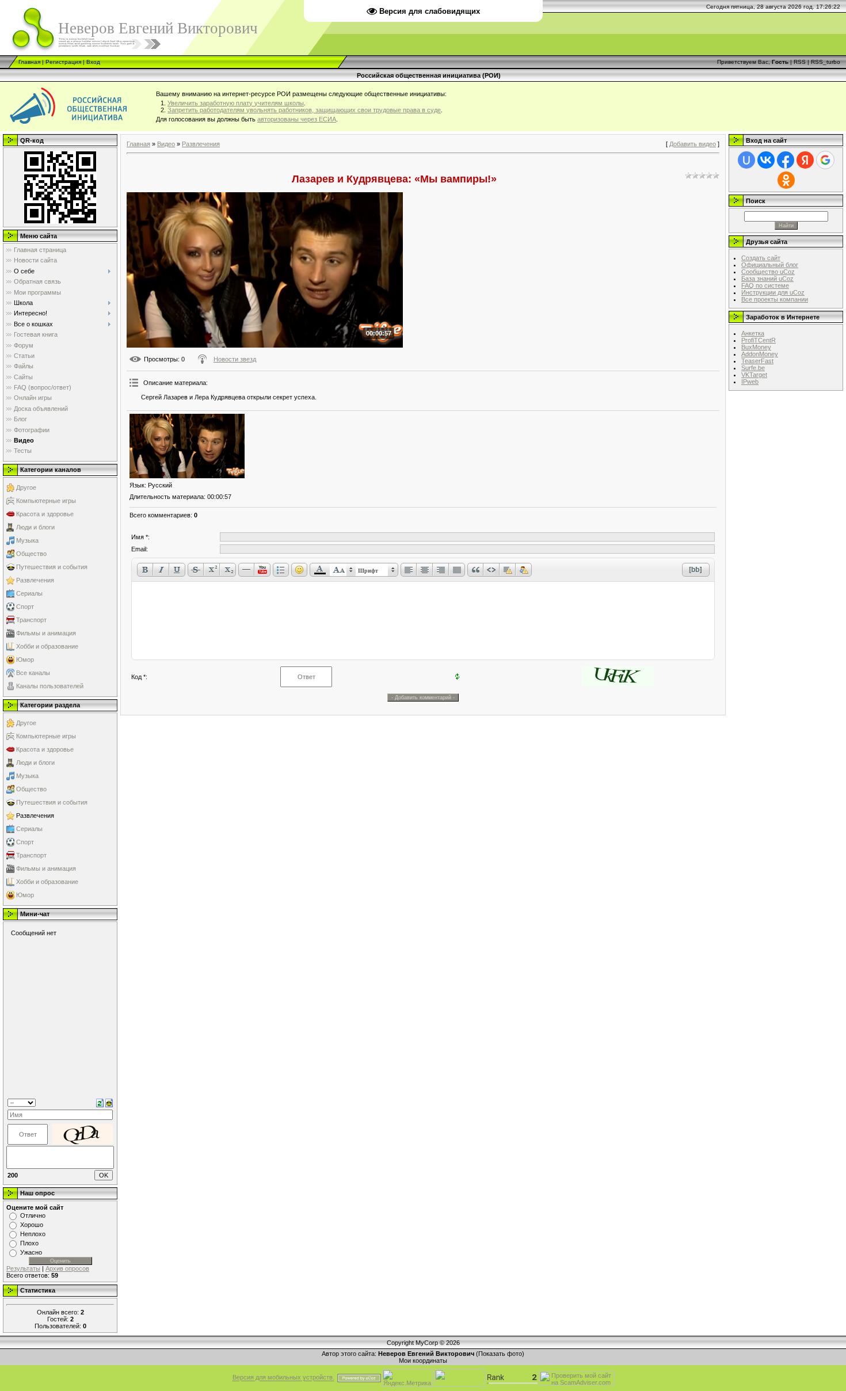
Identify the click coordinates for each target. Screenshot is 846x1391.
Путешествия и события (51, 566)
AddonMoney (759, 353)
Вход (93, 62)
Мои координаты (423, 1360)
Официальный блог (769, 264)
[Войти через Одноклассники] (786, 180)
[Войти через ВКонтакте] (766, 160)
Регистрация (63, 62)
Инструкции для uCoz (773, 292)
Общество (31, 553)
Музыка (27, 540)
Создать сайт (760, 257)
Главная (29, 62)
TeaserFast (757, 360)
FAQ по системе (765, 285)
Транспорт (31, 619)
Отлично (32, 1215)
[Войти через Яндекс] (805, 160)
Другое (26, 487)
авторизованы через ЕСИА (296, 119)
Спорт (25, 606)
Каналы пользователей (49, 686)
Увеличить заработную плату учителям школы (235, 103)
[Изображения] (187, 446)
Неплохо (32, 1233)
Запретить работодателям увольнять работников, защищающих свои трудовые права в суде (304, 109)
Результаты (23, 1268)
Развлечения (35, 580)
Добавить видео (692, 143)
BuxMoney (756, 347)
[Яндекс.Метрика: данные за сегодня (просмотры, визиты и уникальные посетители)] (407, 1378)
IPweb (750, 381)
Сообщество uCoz (768, 271)
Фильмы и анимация (46, 633)
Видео (166, 143)
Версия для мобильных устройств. (283, 1377)
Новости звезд (235, 359)
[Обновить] (100, 1102)
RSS (800, 62)
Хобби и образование (47, 646)
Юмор (25, 659)
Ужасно (31, 1252)
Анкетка (752, 333)
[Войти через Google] (825, 160)
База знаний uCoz (767, 278)
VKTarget (754, 374)
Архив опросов (67, 1268)
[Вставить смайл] (109, 1102)
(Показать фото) (500, 1353)
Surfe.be (753, 367)
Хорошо (31, 1224)
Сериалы (29, 593)
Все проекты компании (774, 299)
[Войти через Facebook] (785, 160)
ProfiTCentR (758, 340)
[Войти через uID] (746, 160)
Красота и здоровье (45, 513)
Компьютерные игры (46, 500)
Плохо (29, 1243)
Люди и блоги (35, 527)
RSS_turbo (825, 62)
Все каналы (33, 672)
